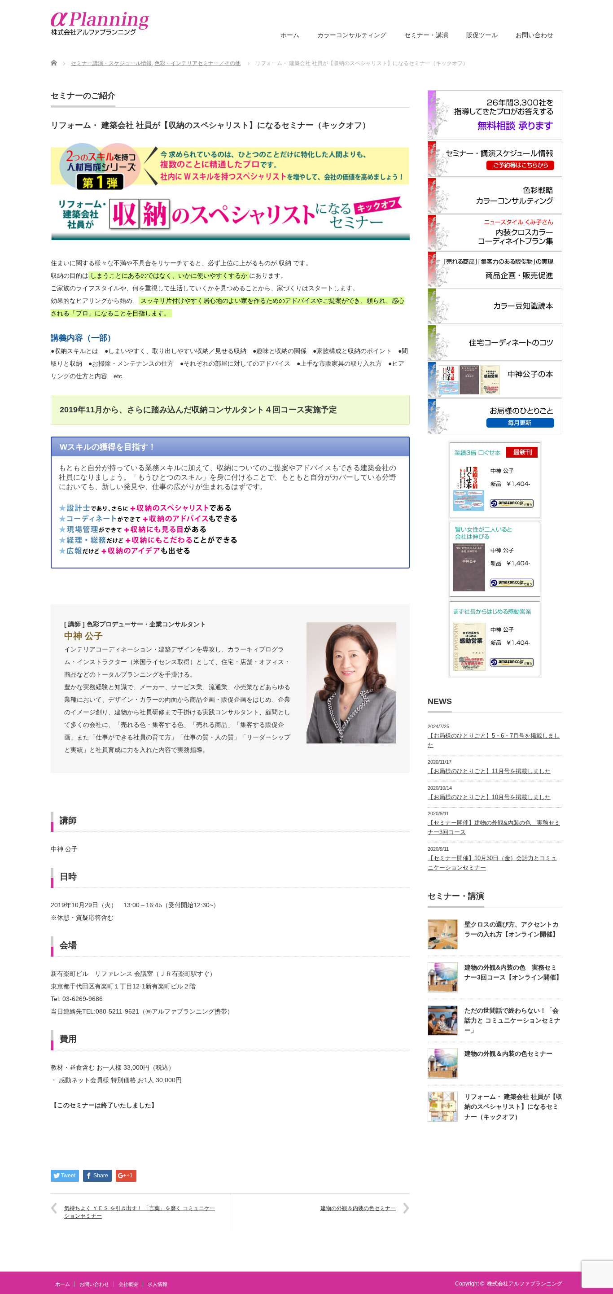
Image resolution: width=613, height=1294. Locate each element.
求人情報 (157, 1284)
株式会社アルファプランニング (524, 1284)
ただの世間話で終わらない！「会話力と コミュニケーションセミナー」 (512, 1020)
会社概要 (128, 1284)
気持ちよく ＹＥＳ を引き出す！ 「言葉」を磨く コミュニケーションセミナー (139, 1212)
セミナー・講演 (426, 35)
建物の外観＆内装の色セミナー (358, 1208)
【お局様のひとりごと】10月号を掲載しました (489, 797)
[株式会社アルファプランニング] (100, 23)
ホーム (289, 35)
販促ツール (482, 35)
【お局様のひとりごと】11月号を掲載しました (489, 771)
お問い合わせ (534, 35)
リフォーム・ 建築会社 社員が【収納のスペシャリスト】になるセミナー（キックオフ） (513, 1106)
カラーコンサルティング (351, 35)
